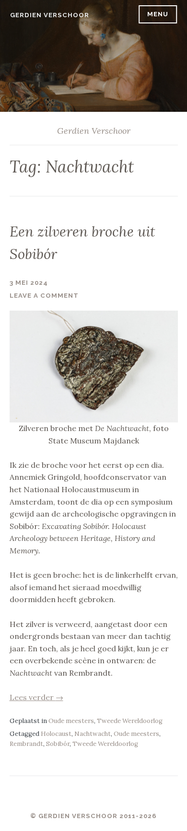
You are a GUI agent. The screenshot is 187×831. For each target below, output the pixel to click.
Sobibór (58, 744)
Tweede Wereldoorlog (130, 721)
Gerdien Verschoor (49, 15)
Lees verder (36, 697)
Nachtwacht (92, 734)
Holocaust (56, 734)
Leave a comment (44, 295)
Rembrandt (26, 744)
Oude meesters (71, 721)
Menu (157, 14)
